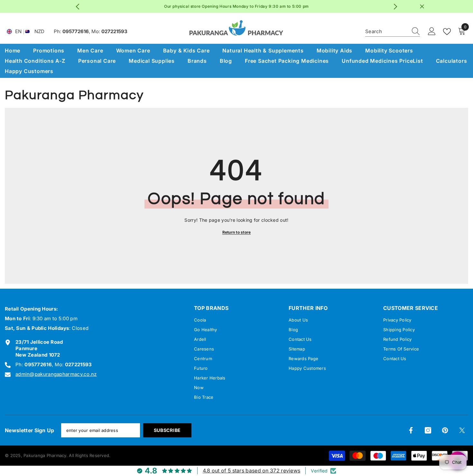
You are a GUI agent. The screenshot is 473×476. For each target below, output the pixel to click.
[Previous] (77, 6)
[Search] (392, 32)
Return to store (236, 232)
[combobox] (386, 31)
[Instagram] (428, 430)
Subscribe (167, 430)
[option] (236, 6)
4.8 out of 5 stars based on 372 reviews (252, 470)
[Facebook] (411, 430)
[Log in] (432, 31)
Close (422, 6)
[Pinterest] (445, 430)
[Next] (395, 6)
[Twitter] (462, 430)
